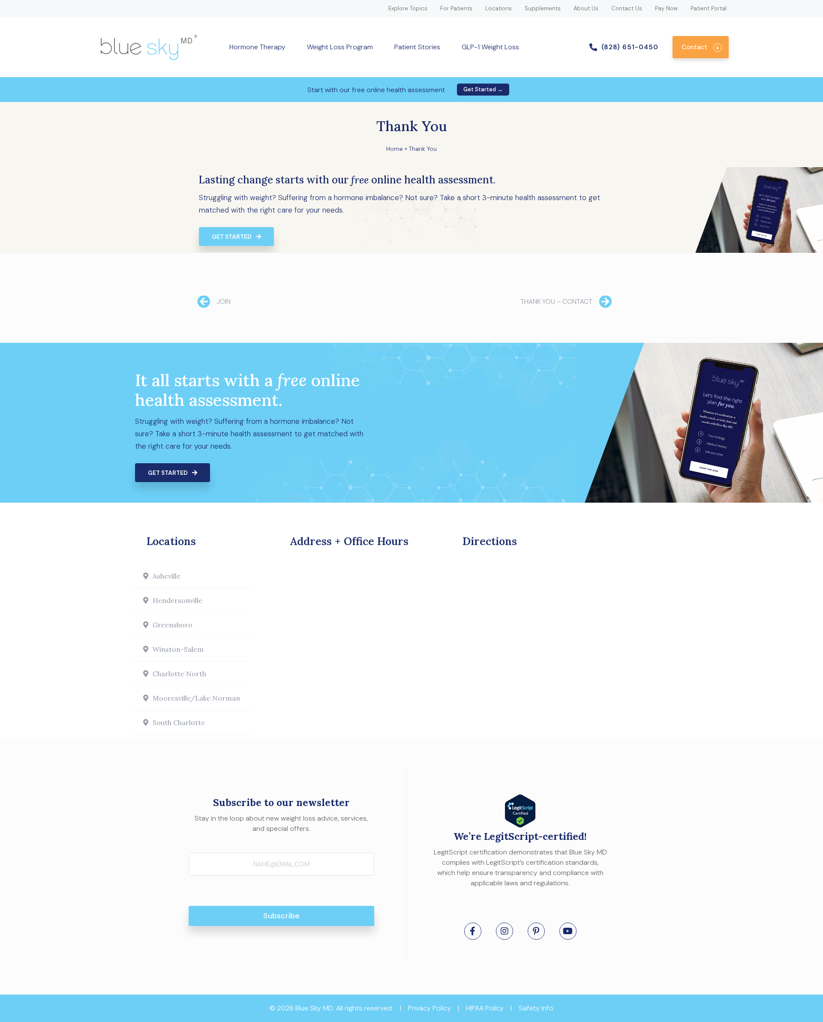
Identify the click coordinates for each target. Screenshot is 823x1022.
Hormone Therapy (257, 46)
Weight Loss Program (340, 46)
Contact (694, 47)
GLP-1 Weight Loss (490, 46)
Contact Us (626, 8)
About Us (586, 8)
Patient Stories (417, 46)
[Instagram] (504, 931)
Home (394, 149)
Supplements (543, 8)
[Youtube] (568, 931)
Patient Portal (709, 8)
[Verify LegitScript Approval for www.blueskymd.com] (520, 825)
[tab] (191, 576)
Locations (498, 8)
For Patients (456, 8)
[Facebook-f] (472, 931)
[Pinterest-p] (536, 931)
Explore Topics (407, 8)
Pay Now (666, 8)
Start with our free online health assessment (376, 89)
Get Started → (483, 89)
